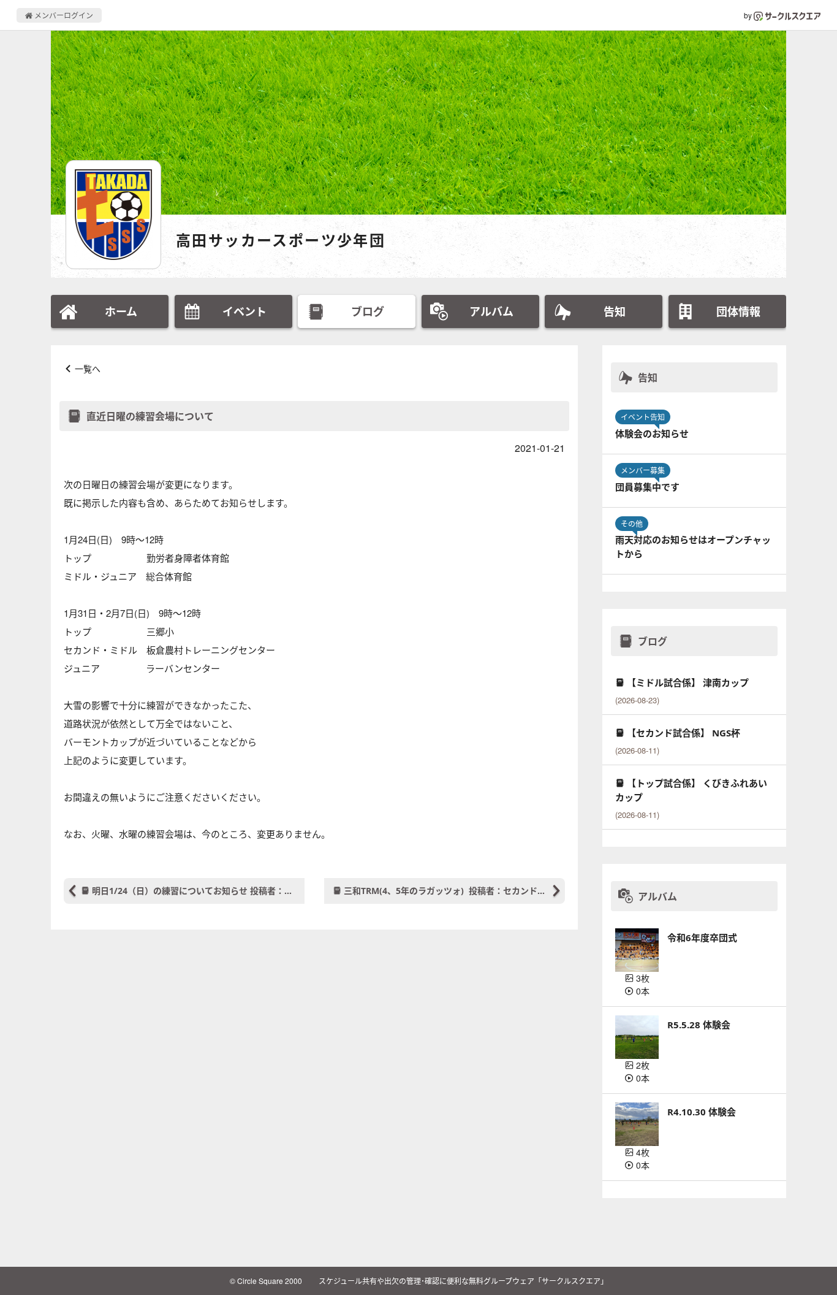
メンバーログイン (62, 15)
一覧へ (87, 368)
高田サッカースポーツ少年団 (280, 240)
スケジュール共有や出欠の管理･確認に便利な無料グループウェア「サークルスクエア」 (463, 1280)
